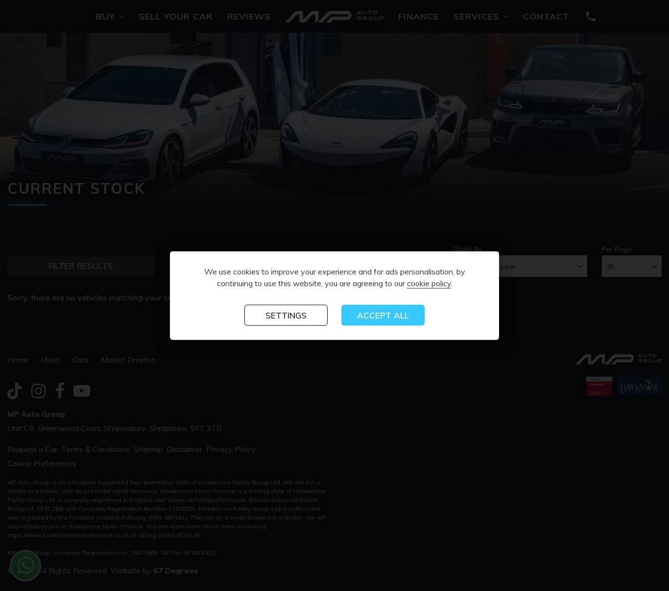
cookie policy (429, 283)
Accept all (383, 315)
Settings (286, 315)
